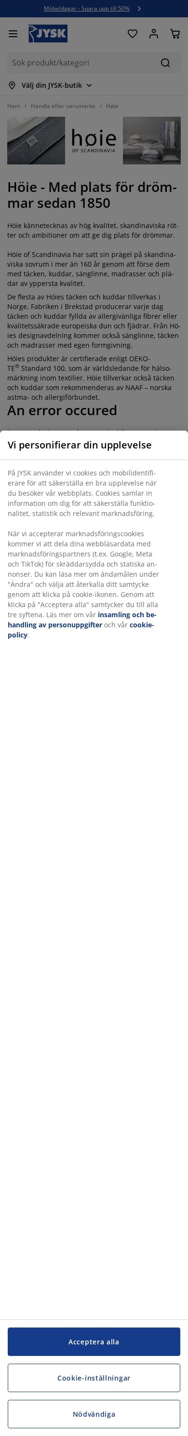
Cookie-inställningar (94, 1377)
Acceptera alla (94, 1341)
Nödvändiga (94, 1414)
